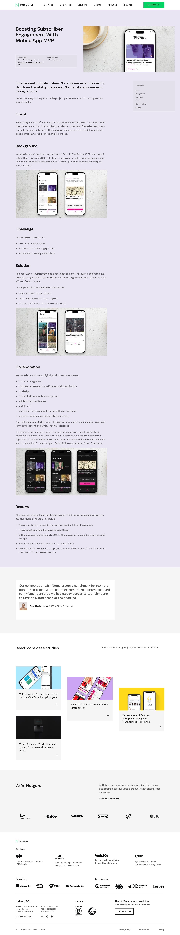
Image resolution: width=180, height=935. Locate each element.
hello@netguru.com (23, 917)
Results (138, 107)
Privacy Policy (124, 930)
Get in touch (153, 5)
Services (48, 4)
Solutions (82, 4)
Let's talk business (109, 798)
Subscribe (123, 911)
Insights (128, 4)
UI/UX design (22, 62)
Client (138, 90)
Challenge (139, 97)
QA (19, 65)
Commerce (65, 4)
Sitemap (161, 930)
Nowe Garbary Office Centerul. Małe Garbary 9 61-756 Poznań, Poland (26, 909)
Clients (97, 4)
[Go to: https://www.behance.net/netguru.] (42, 916)
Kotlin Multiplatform (54, 60)
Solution (139, 101)
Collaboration (141, 104)
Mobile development (36, 62)
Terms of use (144, 930)
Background (140, 94)
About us (112, 4)
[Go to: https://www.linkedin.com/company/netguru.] (52, 916)
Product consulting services (28, 60)
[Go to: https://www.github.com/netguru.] (47, 916)
